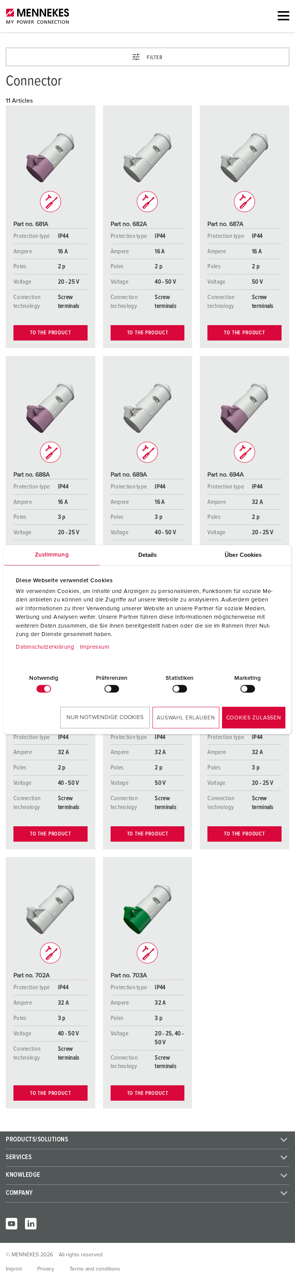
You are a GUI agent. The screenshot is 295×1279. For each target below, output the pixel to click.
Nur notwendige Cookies (105, 717)
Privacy (45, 1269)
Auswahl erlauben (186, 718)
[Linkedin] (30, 1223)
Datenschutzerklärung (45, 647)
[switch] (111, 689)
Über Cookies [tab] (243, 554)
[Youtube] (11, 1223)
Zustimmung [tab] (52, 555)
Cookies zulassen (253, 718)
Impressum (94, 647)
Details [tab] (147, 554)
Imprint (14, 1269)
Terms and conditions (95, 1269)
